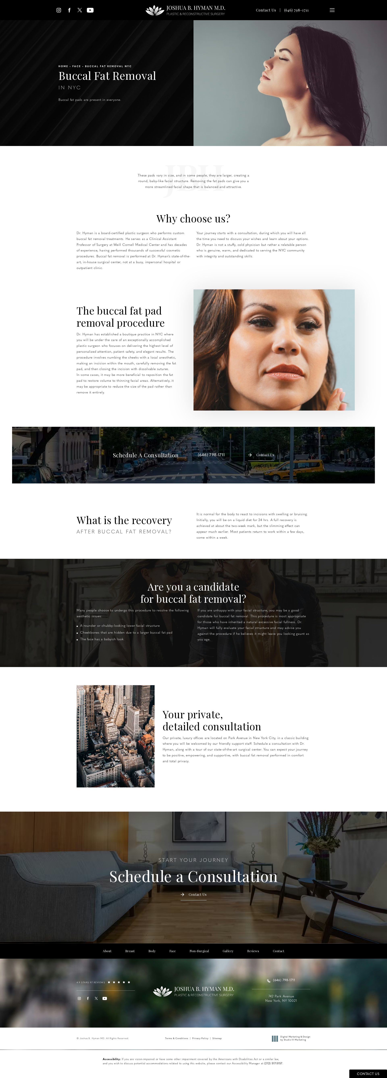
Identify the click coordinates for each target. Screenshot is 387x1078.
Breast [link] (130, 951)
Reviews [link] (253, 951)
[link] (296, 10)
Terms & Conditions (176, 1038)
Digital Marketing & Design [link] (295, 1038)
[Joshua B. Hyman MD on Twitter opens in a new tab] (80, 10)
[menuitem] (59, 10)
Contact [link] (278, 951)
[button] (332, 10)
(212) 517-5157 (273, 1063)
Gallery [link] (228, 951)
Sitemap (217, 1038)
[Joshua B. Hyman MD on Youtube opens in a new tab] (90, 10)
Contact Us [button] (368, 1074)
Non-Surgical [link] (199, 951)
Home (63, 66)
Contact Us (266, 10)
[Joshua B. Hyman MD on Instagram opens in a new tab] (59, 10)
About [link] (107, 951)
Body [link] (152, 951)
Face (76, 66)
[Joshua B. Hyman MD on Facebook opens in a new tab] (69, 10)
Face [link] (173, 951)
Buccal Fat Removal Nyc (108, 66)
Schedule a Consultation (193, 871)
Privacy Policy (200, 1038)
